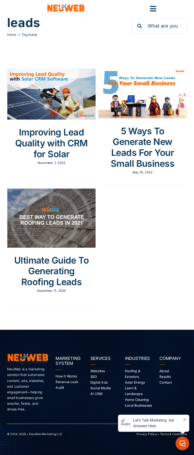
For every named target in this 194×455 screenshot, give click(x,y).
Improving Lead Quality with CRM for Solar (51, 143)
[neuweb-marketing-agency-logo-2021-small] (66, 6)
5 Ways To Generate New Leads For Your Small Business (142, 147)
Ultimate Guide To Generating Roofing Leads (51, 271)
